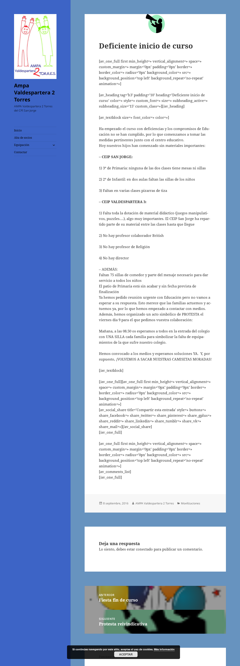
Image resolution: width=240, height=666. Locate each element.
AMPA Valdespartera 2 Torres (154, 503)
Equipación (21, 145)
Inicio (18, 130)
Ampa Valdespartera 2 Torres (34, 92)
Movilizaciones (190, 503)
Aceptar (126, 654)
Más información (164, 649)
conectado (144, 549)
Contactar (20, 152)
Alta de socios (23, 138)
